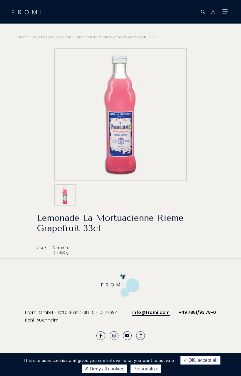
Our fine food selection (52, 37)
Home (24, 37)
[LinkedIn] (140, 335)
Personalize (145, 368)
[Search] (203, 12)
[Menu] (224, 11)
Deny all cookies (106, 368)
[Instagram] (114, 335)
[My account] (213, 12)
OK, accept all (202, 360)
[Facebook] (100, 335)
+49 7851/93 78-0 (197, 312)
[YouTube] (127, 335)
